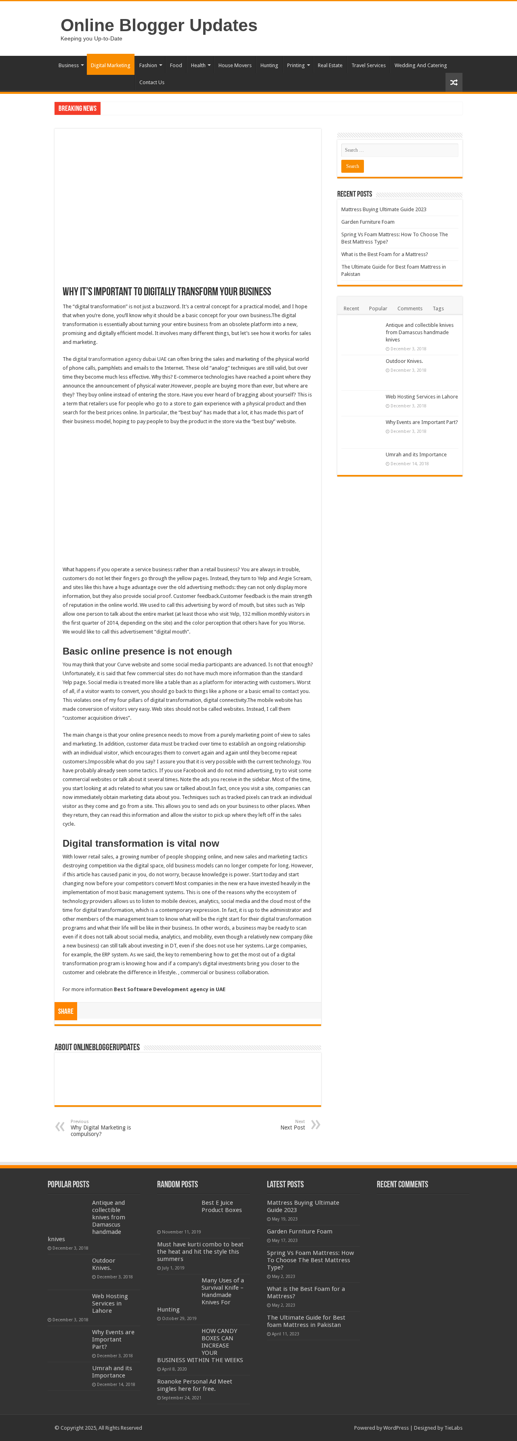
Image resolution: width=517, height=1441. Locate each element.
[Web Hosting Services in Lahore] (361, 403)
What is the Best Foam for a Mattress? (384, 254)
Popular (378, 308)
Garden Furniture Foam (368, 222)
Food (176, 65)
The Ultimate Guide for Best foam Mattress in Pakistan (306, 1321)
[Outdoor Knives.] (361, 373)
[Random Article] (454, 82)
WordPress (396, 1428)
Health (198, 65)
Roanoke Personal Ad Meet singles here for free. (194, 1385)
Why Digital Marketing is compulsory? (101, 1128)
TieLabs (453, 1428)
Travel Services (368, 65)
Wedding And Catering (421, 65)
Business (69, 65)
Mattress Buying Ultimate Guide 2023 (384, 209)
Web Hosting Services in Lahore (422, 397)
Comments (409, 308)
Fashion (148, 65)
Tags (438, 308)
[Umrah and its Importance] (361, 460)
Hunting (269, 65)
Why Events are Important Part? (422, 422)
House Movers (235, 65)
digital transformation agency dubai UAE (119, 359)
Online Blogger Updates (159, 25)
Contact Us (151, 82)
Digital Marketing (110, 65)
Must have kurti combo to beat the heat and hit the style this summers (200, 1252)
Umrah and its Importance (416, 454)
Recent (351, 308)
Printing (296, 65)
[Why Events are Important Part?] (361, 432)
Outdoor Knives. (404, 361)
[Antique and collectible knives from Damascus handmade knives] (361, 337)
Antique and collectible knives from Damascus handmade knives (420, 332)
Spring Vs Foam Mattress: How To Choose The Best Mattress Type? (310, 1260)
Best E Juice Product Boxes (222, 1206)
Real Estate (330, 65)
